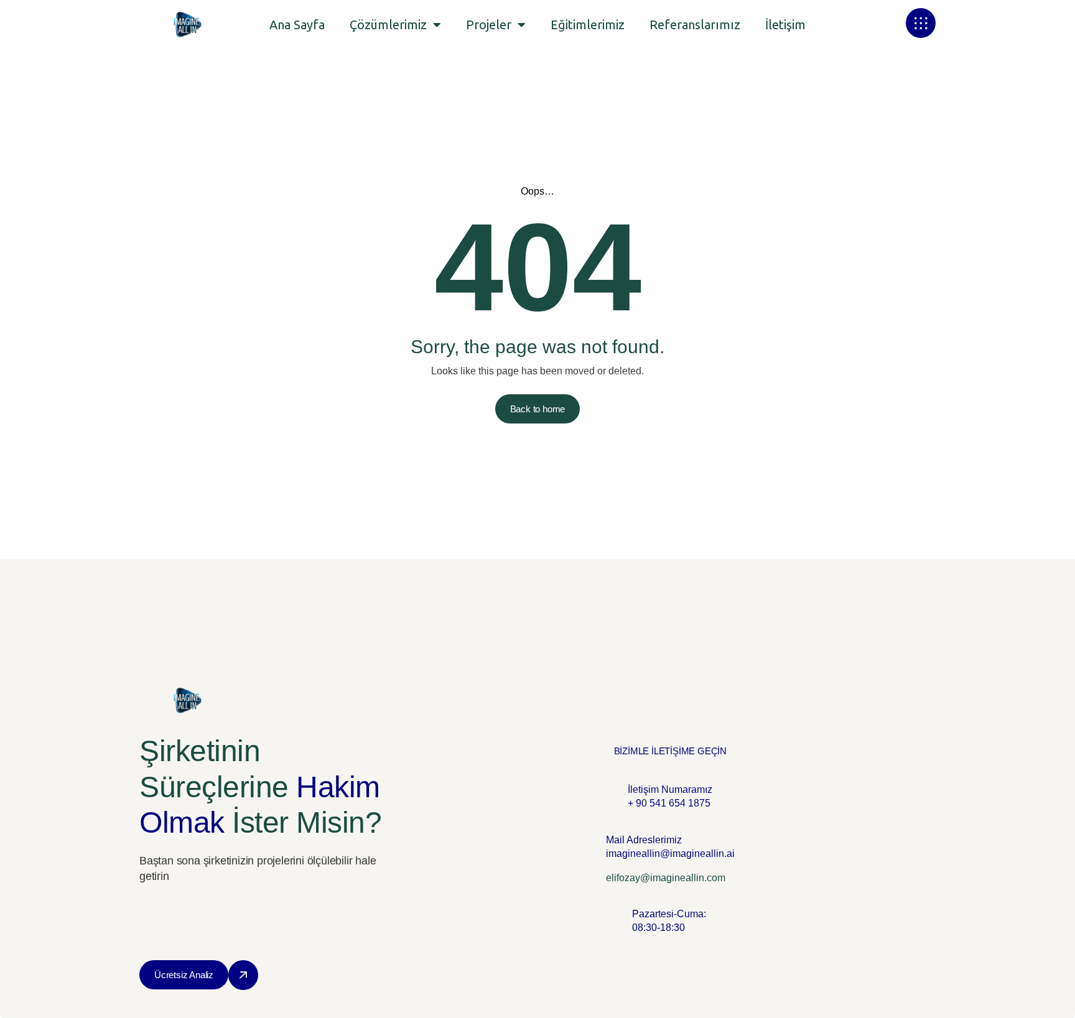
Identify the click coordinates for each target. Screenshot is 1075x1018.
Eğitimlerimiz (588, 24)
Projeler (488, 24)
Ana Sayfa (297, 24)
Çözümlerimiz (388, 24)
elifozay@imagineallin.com (665, 877)
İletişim (785, 24)
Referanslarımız (694, 24)
